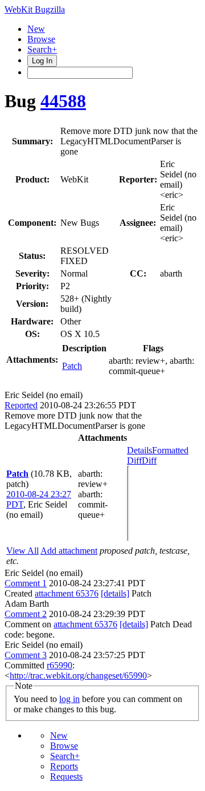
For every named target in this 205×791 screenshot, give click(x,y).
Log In (42, 60)
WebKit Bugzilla (35, 9)
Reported (21, 405)
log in (69, 699)
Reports (64, 766)
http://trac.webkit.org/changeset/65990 (78, 675)
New (36, 29)
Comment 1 (26, 583)
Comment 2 (26, 614)
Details (139, 450)
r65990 (59, 665)
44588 (63, 101)
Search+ (42, 49)
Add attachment (68, 550)
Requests (66, 776)
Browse (41, 39)
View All (22, 550)
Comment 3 (26, 655)
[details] (115, 593)
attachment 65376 (67, 593)
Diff (149, 460)
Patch (72, 366)
